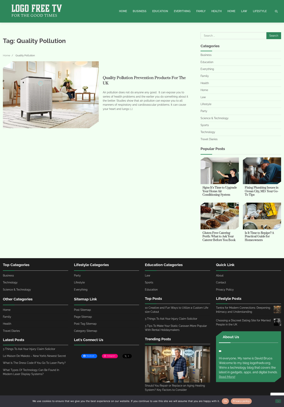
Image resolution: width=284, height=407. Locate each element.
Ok (225, 401)
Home (123, 11)
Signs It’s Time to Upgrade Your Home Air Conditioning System (219, 191)
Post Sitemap (82, 309)
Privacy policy (241, 401)
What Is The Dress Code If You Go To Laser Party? (34, 362)
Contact (221, 282)
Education (160, 11)
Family (201, 11)
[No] (278, 401)
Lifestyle (260, 11)
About (220, 275)
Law (244, 11)
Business (139, 11)
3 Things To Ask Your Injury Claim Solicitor (29, 349)
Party (204, 111)
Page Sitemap (83, 316)
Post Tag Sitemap (85, 323)
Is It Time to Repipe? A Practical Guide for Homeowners (259, 236)
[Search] (276, 11)
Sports (205, 125)
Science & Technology (215, 118)
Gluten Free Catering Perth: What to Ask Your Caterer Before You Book (219, 236)
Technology (208, 132)
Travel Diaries (209, 139)
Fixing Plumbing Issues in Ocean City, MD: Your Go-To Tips (262, 191)
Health (216, 11)
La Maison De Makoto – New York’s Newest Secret (34, 355)
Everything (182, 11)
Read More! (227, 377)
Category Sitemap (85, 330)
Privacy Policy (225, 289)
